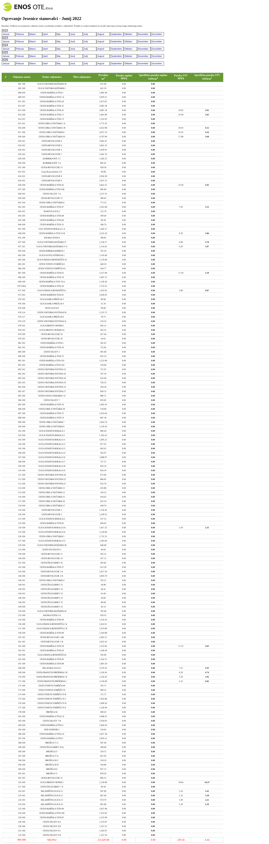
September (116, 34)
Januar (6, 34)
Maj (58, 34)
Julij (86, 34)
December (157, 34)
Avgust (100, 34)
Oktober (128, 34)
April (45, 34)
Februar (20, 34)
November (143, 34)
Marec (33, 34)
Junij (72, 34)
